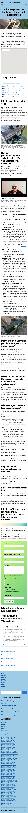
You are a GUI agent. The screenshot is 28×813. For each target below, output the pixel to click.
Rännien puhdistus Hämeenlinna (9, 754)
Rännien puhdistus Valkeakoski (9, 799)
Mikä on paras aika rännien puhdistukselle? (13, 85)
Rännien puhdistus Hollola (8, 792)
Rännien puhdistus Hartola (7, 658)
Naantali (3, 681)
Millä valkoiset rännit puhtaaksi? (10, 712)
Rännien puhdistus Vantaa (8, 741)
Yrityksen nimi (7, 543)
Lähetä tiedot (9, 601)
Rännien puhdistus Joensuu (8, 751)
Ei (6, 582)
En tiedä (7, 584)
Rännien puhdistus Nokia (7, 777)
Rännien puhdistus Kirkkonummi (9, 770)
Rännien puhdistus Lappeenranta (9, 752)
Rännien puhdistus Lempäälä (8, 791)
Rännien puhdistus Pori (7, 748)
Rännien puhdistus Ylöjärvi (8, 778)
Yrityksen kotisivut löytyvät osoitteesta (12, 554)
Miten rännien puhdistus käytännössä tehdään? (14, 89)
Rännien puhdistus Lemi (7, 662)
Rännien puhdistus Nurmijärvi (8, 769)
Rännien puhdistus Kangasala (9, 781)
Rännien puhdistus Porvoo (8, 762)
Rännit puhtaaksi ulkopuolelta (9, 701)
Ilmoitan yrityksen (8, 587)
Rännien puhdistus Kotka (7, 761)
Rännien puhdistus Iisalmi (7, 798)
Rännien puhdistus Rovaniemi (9, 758)
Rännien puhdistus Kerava (8, 774)
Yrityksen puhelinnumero (9, 549)
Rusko (3, 686)
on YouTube (12, 198)
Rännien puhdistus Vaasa (7, 755)
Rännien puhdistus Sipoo (7, 795)
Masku (3, 682)
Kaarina (3, 675)
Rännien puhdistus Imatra (8, 787)
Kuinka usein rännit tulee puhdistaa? (11, 83)
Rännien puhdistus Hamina (7, 654)
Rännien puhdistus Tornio (8, 793)
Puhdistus (4, 730)
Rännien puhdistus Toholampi (8, 651)
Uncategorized (5, 734)
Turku (3, 674)
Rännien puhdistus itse (12, 500)
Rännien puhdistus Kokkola (8, 763)
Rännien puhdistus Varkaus (8, 804)
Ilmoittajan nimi (8, 595)
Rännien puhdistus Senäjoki (8, 756)
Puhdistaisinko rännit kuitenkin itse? (11, 93)
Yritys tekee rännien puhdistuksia (11, 579)
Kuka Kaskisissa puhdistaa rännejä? (11, 97)
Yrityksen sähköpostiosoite (10, 560)
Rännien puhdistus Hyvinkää (8, 765)
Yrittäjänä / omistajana (10, 589)
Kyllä (7, 580)
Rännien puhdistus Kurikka (8, 803)
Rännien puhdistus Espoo (7, 739)
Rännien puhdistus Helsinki (8, 737)
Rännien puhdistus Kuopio (8, 747)
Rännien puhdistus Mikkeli (8, 759)
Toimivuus (4, 732)
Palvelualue (6, 565)
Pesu (2, 728)
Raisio (3, 679)
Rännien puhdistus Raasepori (8, 785)
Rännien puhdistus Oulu (7, 743)
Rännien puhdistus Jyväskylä (8, 744)
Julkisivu (3, 724)
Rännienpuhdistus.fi (14, 2)
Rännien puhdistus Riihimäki (8, 784)
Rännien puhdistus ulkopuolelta (10, 715)
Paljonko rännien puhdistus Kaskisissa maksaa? (14, 91)
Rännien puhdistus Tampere (8, 740)
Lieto (2, 684)
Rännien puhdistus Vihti (7, 783)
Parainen (3, 677)
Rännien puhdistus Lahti (7, 745)
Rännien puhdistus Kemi (7, 802)
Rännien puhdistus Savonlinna (9, 780)
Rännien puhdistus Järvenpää (9, 767)
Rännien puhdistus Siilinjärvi (8, 796)
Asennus (3, 722)
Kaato (3, 726)
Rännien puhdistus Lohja (7, 766)
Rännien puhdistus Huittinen (8, 665)
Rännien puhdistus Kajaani (8, 776)
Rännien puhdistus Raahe (7, 788)
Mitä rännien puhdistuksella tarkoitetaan (12, 81)
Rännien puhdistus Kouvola (8, 750)
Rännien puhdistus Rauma (8, 772)
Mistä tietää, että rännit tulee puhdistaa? (12, 87)
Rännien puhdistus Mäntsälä (8, 800)
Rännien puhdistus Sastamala (9, 789)
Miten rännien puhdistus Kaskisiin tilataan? (13, 95)
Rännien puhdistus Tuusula (8, 773)
